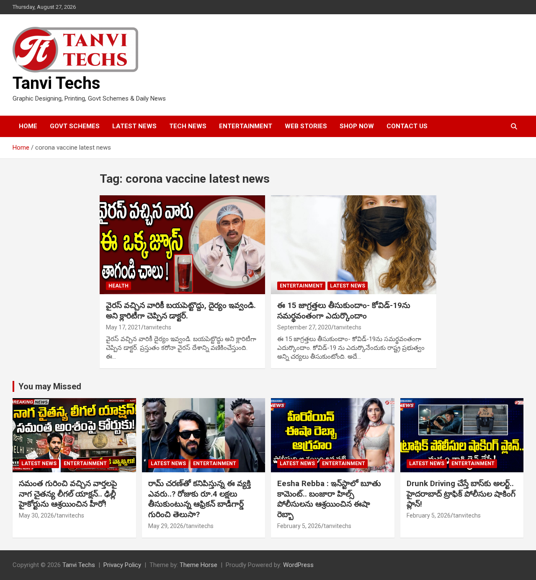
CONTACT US (407, 126)
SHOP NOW (357, 126)
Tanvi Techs (56, 83)
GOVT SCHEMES (75, 126)
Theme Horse (198, 565)
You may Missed (49, 386)
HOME (28, 126)
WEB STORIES (306, 126)
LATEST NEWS (134, 126)
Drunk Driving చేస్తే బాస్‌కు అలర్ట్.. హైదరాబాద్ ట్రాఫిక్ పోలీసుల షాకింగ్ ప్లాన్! (461, 494)
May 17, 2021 (123, 327)
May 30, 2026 (36, 515)
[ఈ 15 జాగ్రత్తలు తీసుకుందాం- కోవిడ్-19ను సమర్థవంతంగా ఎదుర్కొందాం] (354, 245)
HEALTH (118, 286)
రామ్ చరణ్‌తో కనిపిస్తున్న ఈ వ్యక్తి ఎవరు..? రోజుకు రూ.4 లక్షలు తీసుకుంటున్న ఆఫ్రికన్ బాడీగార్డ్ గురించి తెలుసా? (199, 499)
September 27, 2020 (304, 327)
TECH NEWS (187, 126)
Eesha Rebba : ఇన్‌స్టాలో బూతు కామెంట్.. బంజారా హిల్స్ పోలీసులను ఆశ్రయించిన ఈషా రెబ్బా (329, 499)
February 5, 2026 (299, 526)
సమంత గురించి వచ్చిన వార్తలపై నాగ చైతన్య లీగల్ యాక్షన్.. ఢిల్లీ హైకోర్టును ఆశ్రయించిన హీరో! (68, 494)
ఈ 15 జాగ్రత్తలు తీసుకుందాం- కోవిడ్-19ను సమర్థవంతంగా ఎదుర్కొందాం (343, 310)
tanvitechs (157, 327)
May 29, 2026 (165, 526)
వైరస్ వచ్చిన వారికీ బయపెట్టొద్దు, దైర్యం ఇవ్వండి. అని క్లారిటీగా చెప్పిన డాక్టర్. (181, 310)
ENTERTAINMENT (245, 126)
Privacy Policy (122, 565)
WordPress (298, 565)
